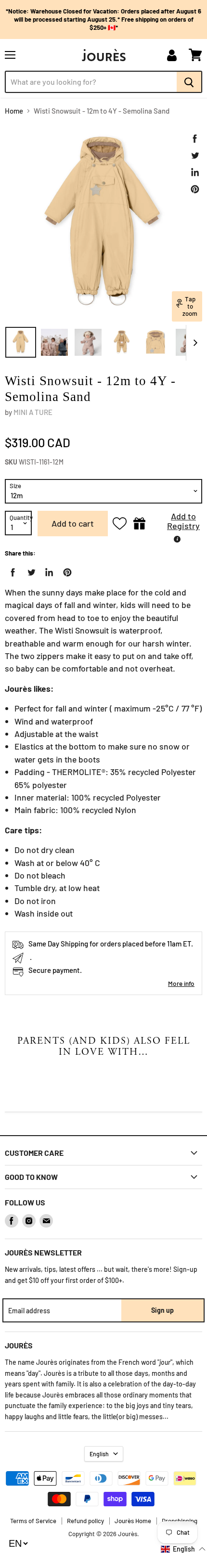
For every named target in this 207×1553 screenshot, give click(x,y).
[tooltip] (177, 539)
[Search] (189, 82)
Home (14, 111)
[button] (176, 523)
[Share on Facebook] (195, 138)
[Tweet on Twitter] (195, 155)
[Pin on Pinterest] (195, 189)
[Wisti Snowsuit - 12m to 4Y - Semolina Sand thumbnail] (20, 342)
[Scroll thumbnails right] (193, 343)
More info (181, 983)
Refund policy (85, 1521)
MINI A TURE (32, 412)
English (99, 1453)
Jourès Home (133, 1521)
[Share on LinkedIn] (195, 172)
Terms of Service (33, 1521)
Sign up (162, 1310)
